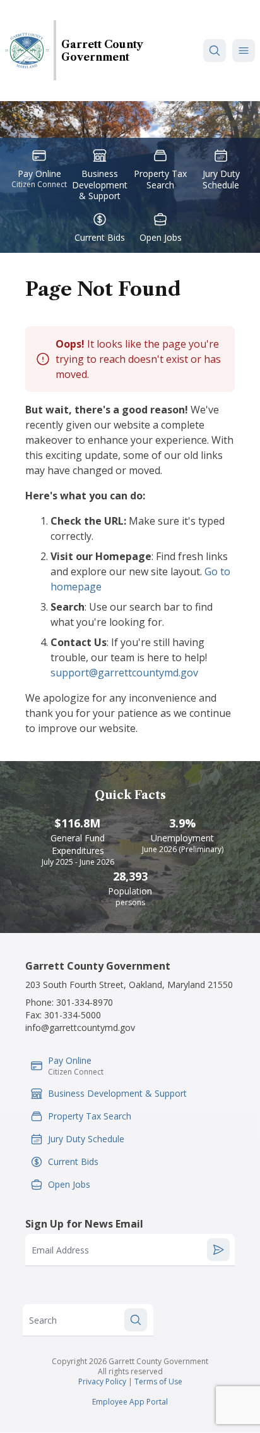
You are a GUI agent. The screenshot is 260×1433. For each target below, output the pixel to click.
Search (43, 1320)
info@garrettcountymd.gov (80, 1027)
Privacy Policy (102, 1381)
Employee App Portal (130, 1401)
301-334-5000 (72, 1015)
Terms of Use (158, 1381)
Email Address (60, 1250)
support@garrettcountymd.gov (124, 673)
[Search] (214, 50)
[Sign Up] (218, 1249)
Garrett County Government (102, 50)
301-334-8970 (84, 1002)
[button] (243, 50)
